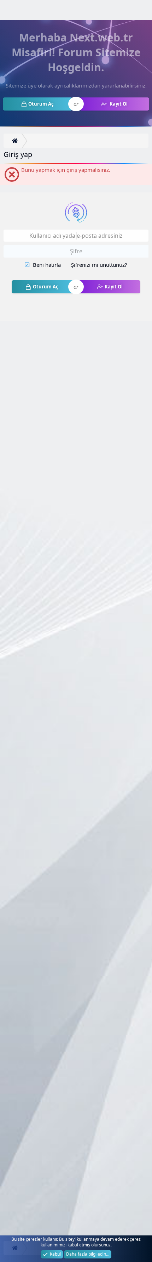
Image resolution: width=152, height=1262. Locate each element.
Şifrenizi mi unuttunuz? (99, 264)
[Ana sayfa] (16, 141)
